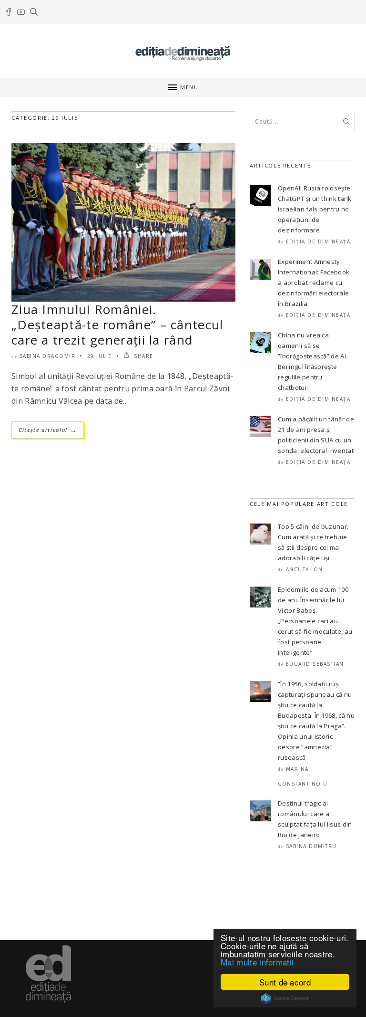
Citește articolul (48, 429)
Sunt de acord (285, 982)
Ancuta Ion (304, 569)
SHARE (142, 356)
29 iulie (99, 356)
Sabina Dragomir (48, 356)
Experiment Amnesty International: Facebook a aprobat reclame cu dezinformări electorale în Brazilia (313, 282)
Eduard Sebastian (315, 664)
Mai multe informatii (257, 962)
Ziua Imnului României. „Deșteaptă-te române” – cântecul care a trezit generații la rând (117, 324)
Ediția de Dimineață (318, 241)
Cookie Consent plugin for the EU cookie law (285, 998)
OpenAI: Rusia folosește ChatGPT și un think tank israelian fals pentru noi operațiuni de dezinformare (315, 209)
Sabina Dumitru (311, 846)
